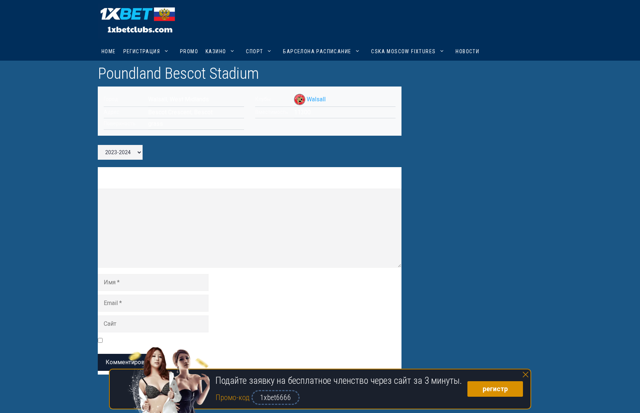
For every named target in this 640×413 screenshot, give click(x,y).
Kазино (216, 51)
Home (108, 51)
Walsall (316, 99)
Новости (467, 51)
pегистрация (141, 51)
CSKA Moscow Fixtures (403, 51)
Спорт (254, 51)
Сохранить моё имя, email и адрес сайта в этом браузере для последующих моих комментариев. (240, 340)
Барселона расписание (317, 51)
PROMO (189, 51)
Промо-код (233, 397)
